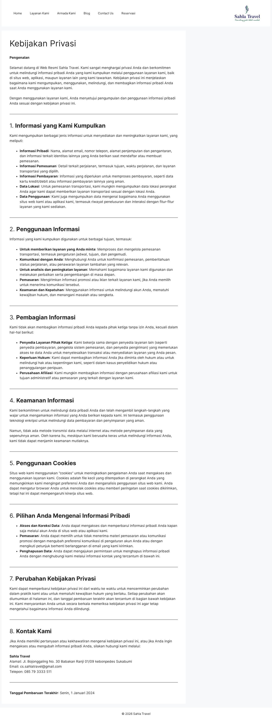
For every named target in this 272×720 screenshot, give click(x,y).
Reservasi (128, 13)
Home (18, 13)
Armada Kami (66, 13)
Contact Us (105, 13)
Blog (87, 13)
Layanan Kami (39, 13)
